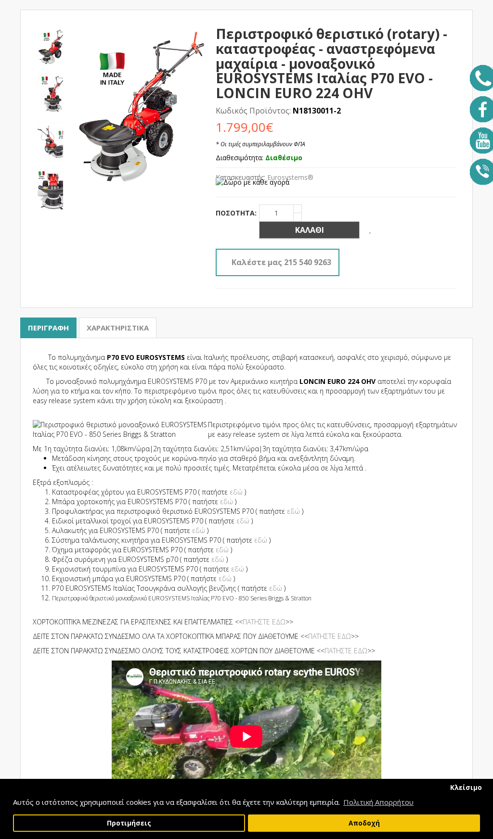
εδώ (236, 491)
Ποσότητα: (236, 212)
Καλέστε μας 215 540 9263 (281, 262)
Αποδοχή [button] (364, 823)
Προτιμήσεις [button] (129, 823)
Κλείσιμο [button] (466, 787)
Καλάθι (309, 230)
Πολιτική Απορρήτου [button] (378, 802)
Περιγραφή (48, 327)
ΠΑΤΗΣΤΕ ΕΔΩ (264, 621)
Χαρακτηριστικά (118, 327)
